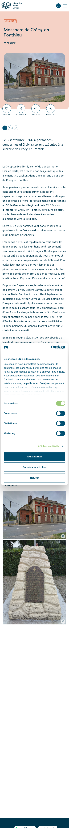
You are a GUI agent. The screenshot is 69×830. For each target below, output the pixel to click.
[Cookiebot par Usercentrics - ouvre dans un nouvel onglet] (51, 347)
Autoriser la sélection (34, 467)
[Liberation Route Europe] (12, 5)
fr (5, 128)
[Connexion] (58, 5)
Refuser (34, 477)
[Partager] (35, 108)
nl (10, 128)
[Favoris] (6, 108)
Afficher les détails (48, 446)
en (16, 128)
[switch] (60, 413)
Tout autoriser (34, 456)
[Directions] (50, 108)
